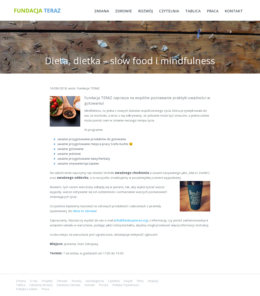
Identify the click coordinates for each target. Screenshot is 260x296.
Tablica (193, 11)
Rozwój (145, 11)
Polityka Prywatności (125, 285)
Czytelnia (169, 11)
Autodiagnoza (95, 281)
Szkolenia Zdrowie (68, 285)
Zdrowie (123, 11)
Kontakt (234, 11)
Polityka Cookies (27, 289)
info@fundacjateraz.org (131, 220)
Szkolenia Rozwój (40, 285)
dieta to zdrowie (84, 211)
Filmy (140, 281)
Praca (213, 11)
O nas (34, 281)
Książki (128, 281)
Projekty (47, 281)
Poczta (103, 285)
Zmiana (101, 11)
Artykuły (153, 281)
